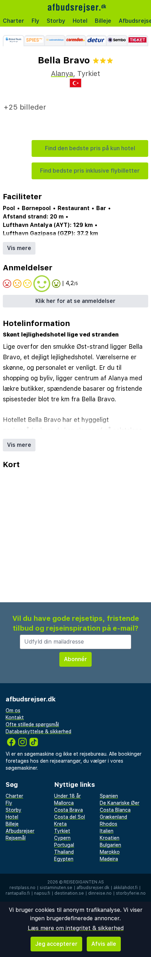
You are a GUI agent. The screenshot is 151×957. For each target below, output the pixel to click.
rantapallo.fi (18, 893)
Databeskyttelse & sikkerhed (38, 731)
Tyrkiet (62, 831)
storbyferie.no (131, 893)
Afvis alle (103, 944)
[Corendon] (75, 40)
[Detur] (96, 40)
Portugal (64, 845)
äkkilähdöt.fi (125, 887)
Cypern (62, 838)
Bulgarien (110, 845)
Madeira (109, 859)
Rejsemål (16, 838)
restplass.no (22, 887)
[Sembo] (117, 40)
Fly (35, 21)
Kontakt (15, 717)
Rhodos (108, 824)
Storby (56, 21)
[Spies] (34, 40)
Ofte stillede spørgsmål (32, 724)
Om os (13, 710)
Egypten (63, 859)
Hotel (80, 21)
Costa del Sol (69, 817)
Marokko (110, 852)
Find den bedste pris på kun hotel (90, 148)
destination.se (69, 893)
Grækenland (113, 817)
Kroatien (109, 838)
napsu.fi (42, 893)
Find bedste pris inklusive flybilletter (90, 170)
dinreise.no (100, 893)
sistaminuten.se (56, 887)
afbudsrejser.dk (93, 887)
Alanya (62, 73)
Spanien (109, 796)
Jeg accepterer (56, 944)
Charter (13, 21)
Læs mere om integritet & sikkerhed (76, 928)
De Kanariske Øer (119, 803)
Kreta (60, 824)
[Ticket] (137, 40)
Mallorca (64, 803)
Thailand (64, 852)
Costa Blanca (115, 810)
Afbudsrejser (20, 831)
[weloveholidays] (55, 40)
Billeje (103, 21)
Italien (106, 831)
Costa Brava (68, 810)
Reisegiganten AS (84, 882)
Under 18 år (67, 796)
